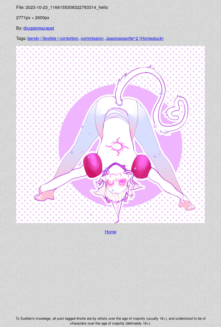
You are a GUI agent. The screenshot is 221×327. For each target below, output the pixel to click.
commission (92, 38)
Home (110, 232)
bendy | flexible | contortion (52, 38)
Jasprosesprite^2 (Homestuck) (135, 38)
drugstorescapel (38, 28)
